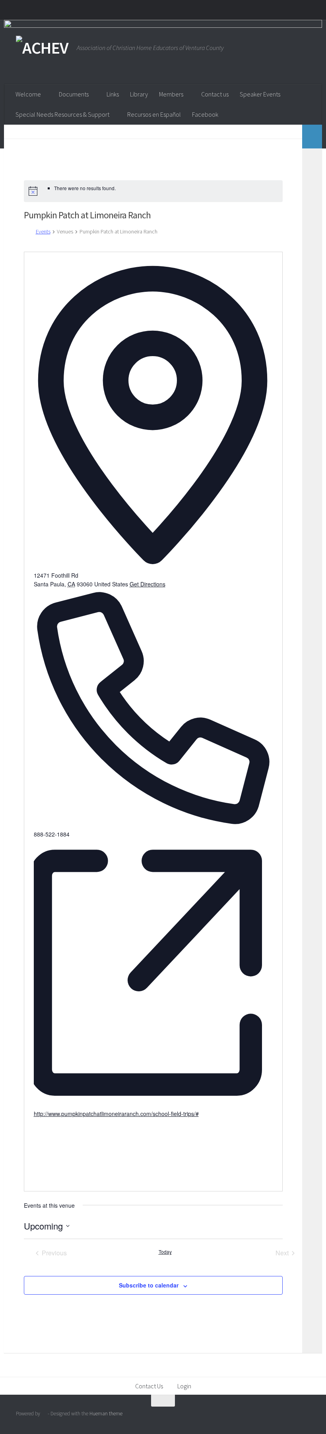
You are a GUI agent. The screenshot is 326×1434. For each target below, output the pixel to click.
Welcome (28, 94)
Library (139, 94)
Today (165, 1252)
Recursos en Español (154, 114)
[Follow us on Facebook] (290, 1416)
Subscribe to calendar (149, 1285)
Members (171, 94)
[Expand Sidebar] (312, 136)
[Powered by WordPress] (44, 1413)
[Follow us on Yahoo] (304, 1416)
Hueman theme (105, 1413)
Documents (74, 94)
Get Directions (147, 584)
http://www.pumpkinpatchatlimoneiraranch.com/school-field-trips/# (116, 1114)
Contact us (215, 94)
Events (43, 231)
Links (113, 94)
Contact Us (149, 1386)
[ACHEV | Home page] (42, 48)
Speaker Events (260, 94)
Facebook (205, 114)
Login (184, 1386)
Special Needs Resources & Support (62, 114)
